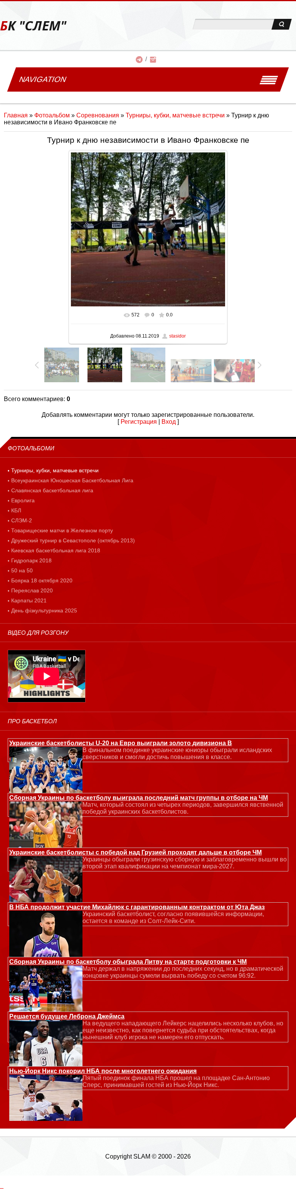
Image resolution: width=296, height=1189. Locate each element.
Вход (168, 421)
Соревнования (97, 115)
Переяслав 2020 (32, 590)
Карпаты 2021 (29, 600)
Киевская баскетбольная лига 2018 (55, 550)
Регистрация (139, 421)
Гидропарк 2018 (31, 560)
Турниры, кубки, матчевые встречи (175, 115)
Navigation (42, 79)
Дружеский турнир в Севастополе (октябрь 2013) (73, 540)
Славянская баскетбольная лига (52, 490)
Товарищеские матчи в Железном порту (62, 530)
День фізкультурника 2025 (44, 610)
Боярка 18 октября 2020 (41, 580)
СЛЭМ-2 (21, 520)
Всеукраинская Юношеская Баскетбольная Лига (72, 480)
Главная (16, 115)
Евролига (23, 500)
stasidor (177, 336)
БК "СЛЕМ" (33, 26)
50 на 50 (22, 570)
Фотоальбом (52, 115)
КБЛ (16, 510)
